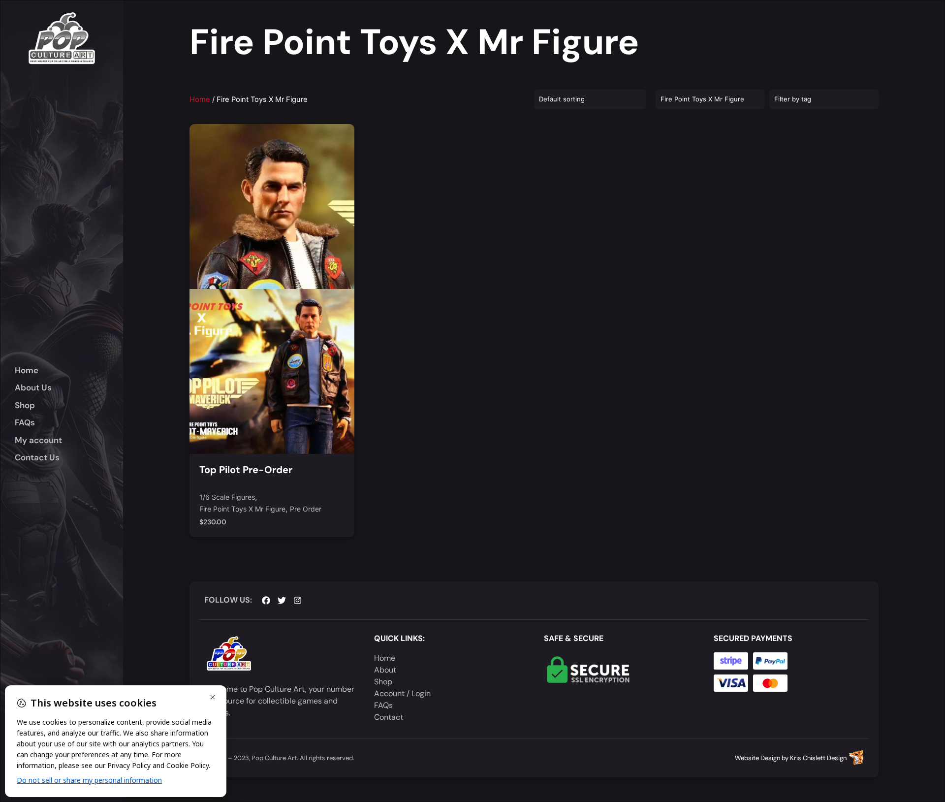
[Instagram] (297, 600)
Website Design (757, 758)
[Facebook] (266, 600)
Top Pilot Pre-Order (245, 469)
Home (199, 99)
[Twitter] (282, 600)
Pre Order (305, 509)
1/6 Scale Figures (227, 497)
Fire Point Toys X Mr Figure (242, 509)
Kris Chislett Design (818, 758)
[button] (69, 406)
